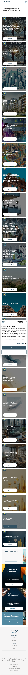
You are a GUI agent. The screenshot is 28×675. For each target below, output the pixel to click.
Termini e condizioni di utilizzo (14, 668)
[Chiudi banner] (26, 321)
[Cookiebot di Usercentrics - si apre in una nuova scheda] (17, 322)
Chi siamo (14, 646)
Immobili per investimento (14, 638)
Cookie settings (14, 666)
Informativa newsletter (14, 670)
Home (14, 637)
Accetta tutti (14, 347)
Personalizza (13, 352)
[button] (26, 2)
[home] (6, 2)
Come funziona (14, 645)
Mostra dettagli (20, 343)
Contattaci (14, 640)
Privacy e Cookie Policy (14, 664)
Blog (14, 648)
